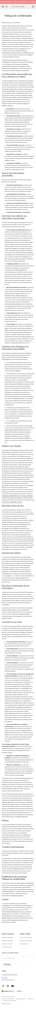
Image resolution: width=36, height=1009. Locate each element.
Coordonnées (30, 999)
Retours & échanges (7, 944)
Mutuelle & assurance (7, 938)
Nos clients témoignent (26, 941)
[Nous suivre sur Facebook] (3, 986)
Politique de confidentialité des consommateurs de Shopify (17, 496)
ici (13, 405)
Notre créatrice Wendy (26, 938)
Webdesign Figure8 (6, 1004)
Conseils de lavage (7, 947)
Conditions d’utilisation (20, 999)
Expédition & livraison (7, 941)
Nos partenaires (24, 944)
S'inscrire (7, 964)
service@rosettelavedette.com (10, 974)
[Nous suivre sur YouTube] (12, 986)
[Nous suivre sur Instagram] (8, 986)
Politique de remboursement (10, 1000)
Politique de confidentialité (8, 999)
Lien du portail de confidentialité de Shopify (18, 501)
